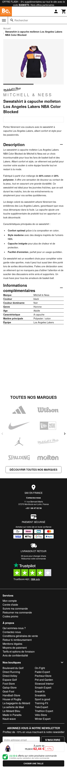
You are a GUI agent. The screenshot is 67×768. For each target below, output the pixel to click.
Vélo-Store (41, 715)
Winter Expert (42, 719)
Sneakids (40, 695)
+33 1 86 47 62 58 (34, 508)
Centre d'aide (10, 604)
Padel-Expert (42, 672)
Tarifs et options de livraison (19, 651)
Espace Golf (10, 680)
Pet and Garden (44, 680)
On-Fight (40, 668)
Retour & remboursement (17, 640)
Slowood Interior (44, 683)
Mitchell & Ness (27, 94)
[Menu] (4, 20)
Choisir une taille (33, 763)
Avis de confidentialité (15, 655)
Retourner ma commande (17, 612)
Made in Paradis (12, 715)
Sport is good (42, 699)
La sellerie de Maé (13, 707)
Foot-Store (9, 683)
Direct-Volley (10, 676)
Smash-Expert (43, 687)
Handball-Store (11, 695)
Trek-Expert (41, 707)
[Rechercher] (12, 20)
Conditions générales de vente (20, 636)
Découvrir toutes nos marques (33, 469)
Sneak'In (40, 691)
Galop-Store (10, 687)
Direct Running (11, 672)
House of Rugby (12, 699)
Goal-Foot (8, 691)
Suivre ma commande (15, 608)
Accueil (7, 28)
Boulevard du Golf (13, 668)
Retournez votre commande (33, 558)
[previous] (2, 433)
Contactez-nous (33, 497)
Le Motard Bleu (11, 711)
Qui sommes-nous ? (14, 628)
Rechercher (21, 20)
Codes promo (10, 616)
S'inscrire (52, 740)
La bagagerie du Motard (16, 703)
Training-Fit (41, 703)
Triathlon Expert (44, 711)
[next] (64, 433)
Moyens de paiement (15, 647)
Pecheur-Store (43, 676)
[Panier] (63, 11)
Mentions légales (12, 644)
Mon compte (10, 601)
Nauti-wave (9, 719)
